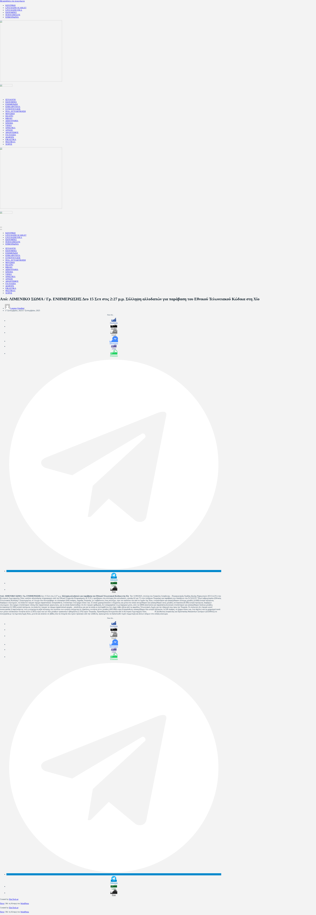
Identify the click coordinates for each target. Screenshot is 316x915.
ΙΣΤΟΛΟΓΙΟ (10, 100)
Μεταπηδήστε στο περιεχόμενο (12, 1)
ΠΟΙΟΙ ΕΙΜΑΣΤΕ (12, 15)
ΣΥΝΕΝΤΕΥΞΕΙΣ (12, 109)
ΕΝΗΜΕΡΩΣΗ (11, 104)
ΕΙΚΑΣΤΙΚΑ (10, 139)
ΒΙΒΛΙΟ (8, 118)
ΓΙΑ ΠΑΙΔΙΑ (10, 135)
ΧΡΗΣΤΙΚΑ (10, 128)
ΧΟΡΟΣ (8, 144)
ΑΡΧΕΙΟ (9, 130)
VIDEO (8, 125)
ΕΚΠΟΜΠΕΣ (11, 12)
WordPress (24, 903)
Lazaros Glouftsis (17, 308)
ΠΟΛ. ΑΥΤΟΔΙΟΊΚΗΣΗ (15, 111)
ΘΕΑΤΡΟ (9, 116)
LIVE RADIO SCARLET (15, 8)
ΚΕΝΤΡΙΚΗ (10, 5)
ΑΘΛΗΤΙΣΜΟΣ (11, 132)
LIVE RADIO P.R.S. (13, 10)
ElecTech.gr (13, 899)
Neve (2, 903)
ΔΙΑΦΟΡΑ (9, 137)
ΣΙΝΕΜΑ (9, 123)
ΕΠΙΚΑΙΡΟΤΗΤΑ (12, 107)
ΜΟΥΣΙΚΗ (10, 114)
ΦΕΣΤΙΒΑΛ (10, 142)
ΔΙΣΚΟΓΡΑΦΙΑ (11, 121)
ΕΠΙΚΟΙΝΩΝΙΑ (12, 17)
